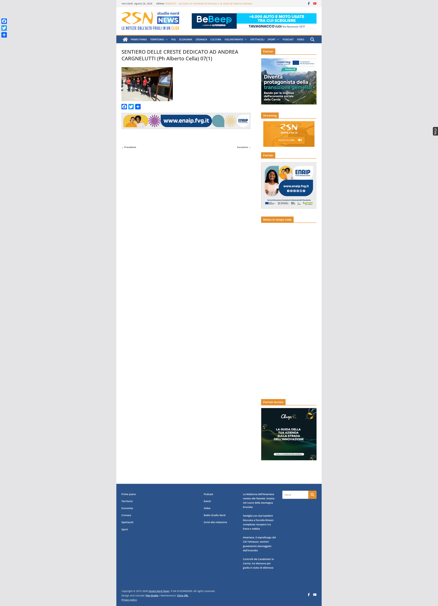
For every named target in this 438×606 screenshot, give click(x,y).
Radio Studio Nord (215, 515)
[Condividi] (4, 34)
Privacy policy (129, 599)
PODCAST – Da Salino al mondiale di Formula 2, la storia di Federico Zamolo (208, 3)
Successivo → (244, 147)
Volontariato (234, 39)
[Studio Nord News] (125, 39)
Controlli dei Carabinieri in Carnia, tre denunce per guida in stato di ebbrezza (258, 563)
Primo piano (139, 39)
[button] (166, 39)
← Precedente (128, 147)
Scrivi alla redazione (215, 522)
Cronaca (201, 39)
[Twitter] (4, 28)
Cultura (215, 39)
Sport (271, 39)
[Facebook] (4, 21)
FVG (173, 39)
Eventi (207, 501)
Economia (185, 39)
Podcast (288, 39)
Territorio (157, 39)
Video (300, 39)
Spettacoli (257, 39)
